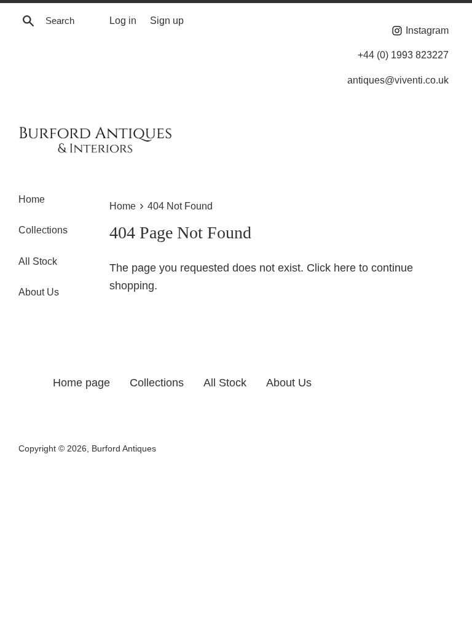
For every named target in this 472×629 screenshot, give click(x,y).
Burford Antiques (124, 448)
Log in (122, 20)
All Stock (37, 261)
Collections (43, 230)
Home (31, 199)
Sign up (167, 20)
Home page (81, 383)
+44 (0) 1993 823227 (403, 54)
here (345, 268)
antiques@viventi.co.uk (398, 79)
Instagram (426, 30)
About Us (38, 292)
